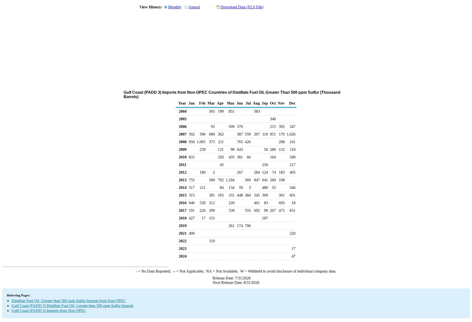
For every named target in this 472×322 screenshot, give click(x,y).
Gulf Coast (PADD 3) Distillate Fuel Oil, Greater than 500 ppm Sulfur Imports (72, 306)
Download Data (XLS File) (242, 7)
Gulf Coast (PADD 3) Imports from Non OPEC (49, 310)
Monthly (174, 7)
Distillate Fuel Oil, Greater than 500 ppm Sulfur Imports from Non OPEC (69, 301)
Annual (194, 7)
